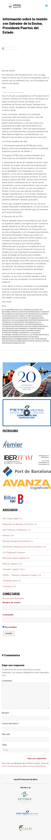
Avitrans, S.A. (8, 535)
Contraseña (8, 615)
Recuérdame (10, 627)
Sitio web (6, 734)
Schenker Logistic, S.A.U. (14, 569)
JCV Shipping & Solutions (14, 552)
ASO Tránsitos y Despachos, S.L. (17, 530)
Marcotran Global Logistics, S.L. (17, 558)
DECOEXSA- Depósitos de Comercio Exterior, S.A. (24, 547)
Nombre (5, 713)
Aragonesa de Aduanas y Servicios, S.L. (20, 524)
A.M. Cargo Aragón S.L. (13, 518)
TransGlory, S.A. (9, 586)
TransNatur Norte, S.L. (12, 581)
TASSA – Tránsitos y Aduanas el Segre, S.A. (22, 575)
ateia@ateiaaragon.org (24, 339)
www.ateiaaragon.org (15, 343)
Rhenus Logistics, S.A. (12, 564)
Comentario (7, 681)
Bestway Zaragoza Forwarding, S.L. (18, 541)
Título (4, 745)
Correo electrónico (10, 723)
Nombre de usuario (11, 602)
